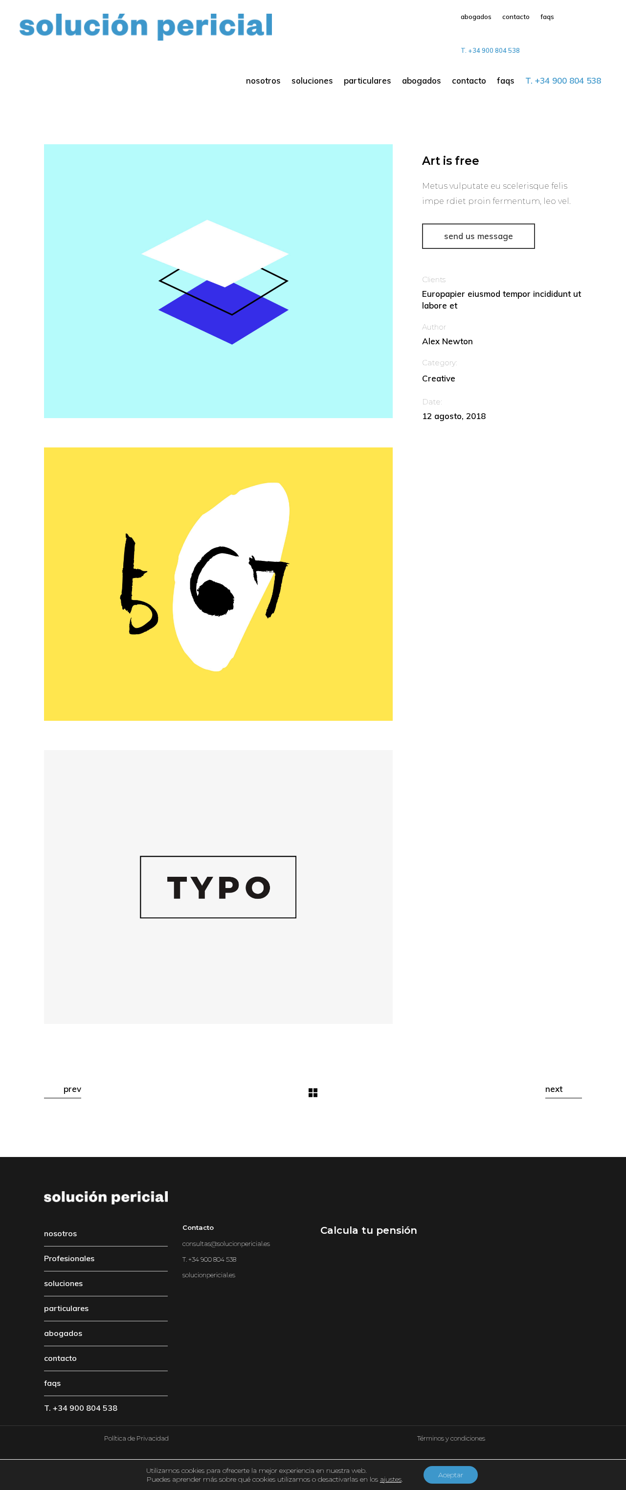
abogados (63, 1333)
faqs (52, 1383)
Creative (438, 378)
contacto (60, 1358)
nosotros (60, 1233)
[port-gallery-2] (218, 281)
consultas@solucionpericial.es (226, 1243)
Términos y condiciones (451, 1438)
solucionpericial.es (208, 1275)
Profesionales (69, 1258)
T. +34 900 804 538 (80, 1408)
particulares (66, 1308)
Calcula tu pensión (368, 1230)
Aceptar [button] (450, 1474)
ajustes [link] (391, 1479)
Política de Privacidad (136, 1438)
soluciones (63, 1283)
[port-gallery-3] (218, 584)
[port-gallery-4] (218, 887)
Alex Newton (447, 341)
